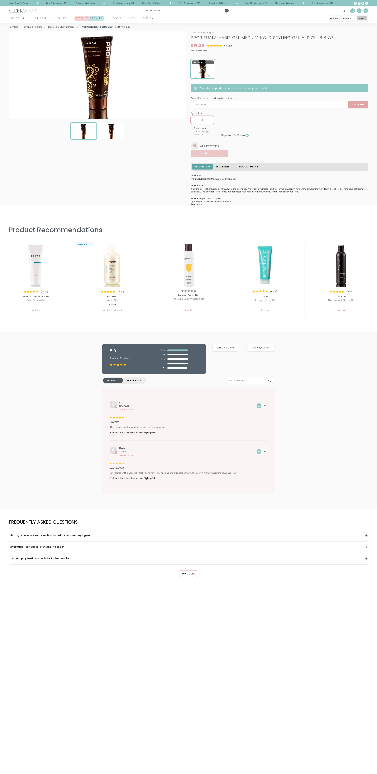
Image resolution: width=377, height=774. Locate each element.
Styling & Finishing (33, 26)
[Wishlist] (359, 10)
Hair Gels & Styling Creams (62, 26)
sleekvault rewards (342, 18)
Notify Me (358, 104)
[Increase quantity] (211, 120)
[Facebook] (355, 3)
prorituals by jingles (202, 32)
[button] (259, 405)
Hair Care (40, 18)
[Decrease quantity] (193, 120)
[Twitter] (359, 3)
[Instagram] (362, 3)
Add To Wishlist (209, 145)
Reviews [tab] (111, 380)
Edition (148, 18)
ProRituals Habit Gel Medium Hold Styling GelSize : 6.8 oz (262, 38)
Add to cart (209, 153)
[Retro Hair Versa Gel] (112, 265)
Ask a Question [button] (261, 347)
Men (132, 18)
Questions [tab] (132, 380)
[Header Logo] (22, 10)
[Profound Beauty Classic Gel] (189, 265)
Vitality (60, 18)
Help (343, 10)
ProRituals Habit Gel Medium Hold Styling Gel (132, 432)
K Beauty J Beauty (89, 18)
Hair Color (17, 18)
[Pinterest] (366, 3)
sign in (362, 18)
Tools (117, 18)
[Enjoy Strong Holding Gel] (265, 265)
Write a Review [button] (225, 347)
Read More (196, 204)
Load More (188, 573)
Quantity (196, 113)
